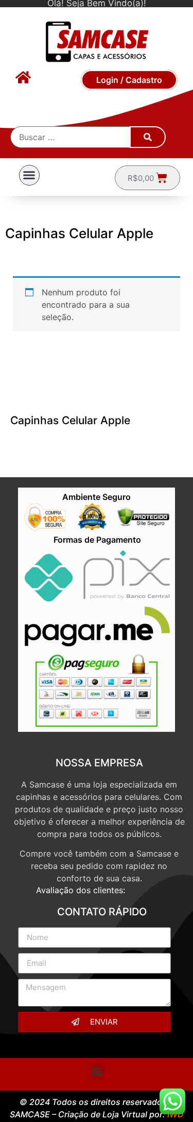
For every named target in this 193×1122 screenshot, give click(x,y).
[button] (29, 175)
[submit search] (148, 137)
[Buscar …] (70, 137)
